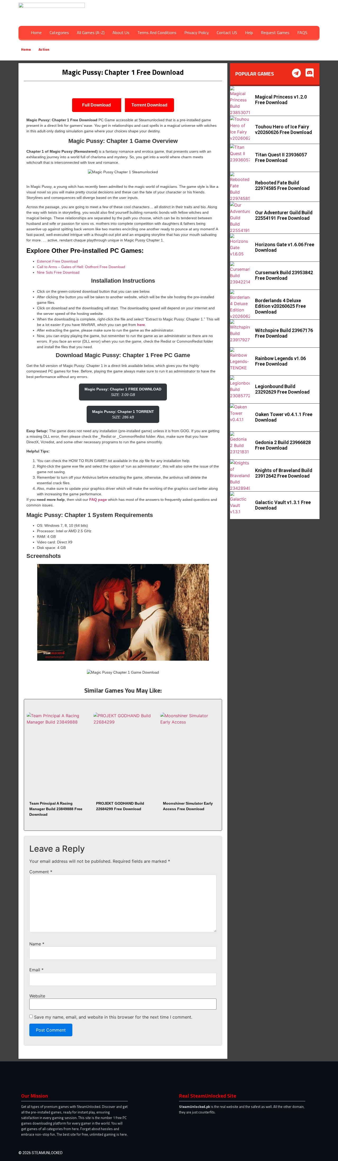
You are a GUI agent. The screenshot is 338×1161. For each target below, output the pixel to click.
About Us (120, 32)
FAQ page (98, 499)
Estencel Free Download (57, 261)
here (141, 325)
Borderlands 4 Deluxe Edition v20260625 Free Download (280, 306)
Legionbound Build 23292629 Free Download (282, 389)
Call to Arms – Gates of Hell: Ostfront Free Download (81, 267)
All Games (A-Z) (91, 32)
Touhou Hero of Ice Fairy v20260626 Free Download (283, 129)
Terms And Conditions (156, 32)
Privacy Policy (196, 32)
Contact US (227, 32)
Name (36, 944)
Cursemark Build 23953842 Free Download (284, 275)
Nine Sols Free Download (58, 272)
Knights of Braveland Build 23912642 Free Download (283, 473)
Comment (40, 872)
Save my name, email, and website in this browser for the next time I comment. (113, 1017)
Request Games (275, 32)
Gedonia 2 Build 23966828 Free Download (283, 445)
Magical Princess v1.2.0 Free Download (281, 99)
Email (36, 970)
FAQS (302, 32)
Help (249, 32)
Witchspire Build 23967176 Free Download (284, 333)
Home (36, 32)
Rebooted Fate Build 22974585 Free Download (282, 185)
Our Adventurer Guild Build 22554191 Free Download (283, 215)
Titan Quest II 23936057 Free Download (281, 157)
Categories (59, 32)
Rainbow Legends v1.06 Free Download (280, 361)
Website (37, 996)
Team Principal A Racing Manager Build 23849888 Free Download (55, 809)
